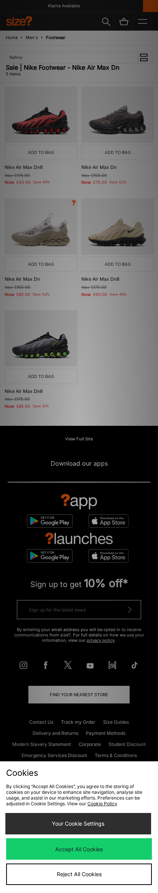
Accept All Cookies (79, 849)
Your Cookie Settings (78, 823)
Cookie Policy (102, 803)
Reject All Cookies (79, 874)
